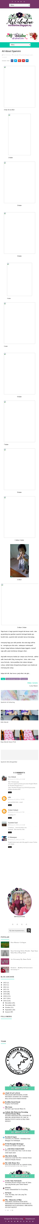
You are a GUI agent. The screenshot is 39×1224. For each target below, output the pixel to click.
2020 (5, 991)
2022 (5, 987)
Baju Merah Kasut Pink (8, 742)
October (8, 1007)
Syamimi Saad (13, 823)
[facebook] (12, 2)
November (8, 1005)
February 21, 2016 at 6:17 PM (16, 839)
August (7, 1012)
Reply (10, 792)
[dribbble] (21, 1221)
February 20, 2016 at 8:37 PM (16, 812)
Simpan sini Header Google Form (15, 1145)
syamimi (4, 57)
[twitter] (18, 2)
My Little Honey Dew (12, 1163)
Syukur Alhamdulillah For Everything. (16, 1189)
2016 (5, 1001)
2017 (5, 998)
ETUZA (8, 1188)
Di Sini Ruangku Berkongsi (14, 1144)
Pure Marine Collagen (18, 942)
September (8, 1010)
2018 (5, 996)
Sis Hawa (16, 1219)
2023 (5, 985)
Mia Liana (8, 1107)
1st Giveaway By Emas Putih (21, 959)
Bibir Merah (4, 722)
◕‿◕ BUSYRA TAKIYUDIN (14, 1149)
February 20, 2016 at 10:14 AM (17, 779)
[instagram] (24, 2)
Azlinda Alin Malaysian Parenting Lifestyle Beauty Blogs (16, 1113)
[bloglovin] (18, 1221)
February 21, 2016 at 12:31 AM (17, 825)
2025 (5, 982)
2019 (5, 994)
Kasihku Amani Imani (12, 1102)
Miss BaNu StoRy (11, 1156)
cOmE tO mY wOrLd (12, 1093)
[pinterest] (15, 1221)
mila (9, 797)
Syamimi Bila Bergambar (9, 762)
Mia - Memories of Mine (13, 1200)
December (8, 1003)
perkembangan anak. (27, 55)
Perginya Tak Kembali (11, 1104)
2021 (5, 989)
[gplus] (21, 2)
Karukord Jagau (11, 1137)
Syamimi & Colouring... (8, 702)
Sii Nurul (8, 1193)
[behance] (27, 1221)
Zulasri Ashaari (13, 810)
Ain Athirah (12, 777)
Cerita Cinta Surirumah (13, 1181)
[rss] (24, 1221)
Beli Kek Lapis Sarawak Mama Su (15, 1109)
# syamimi (24, 679)
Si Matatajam (12, 837)
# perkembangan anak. (12, 679)
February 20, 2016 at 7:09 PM (16, 799)
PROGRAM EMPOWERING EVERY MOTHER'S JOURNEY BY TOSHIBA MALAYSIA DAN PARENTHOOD (16, 1096)
